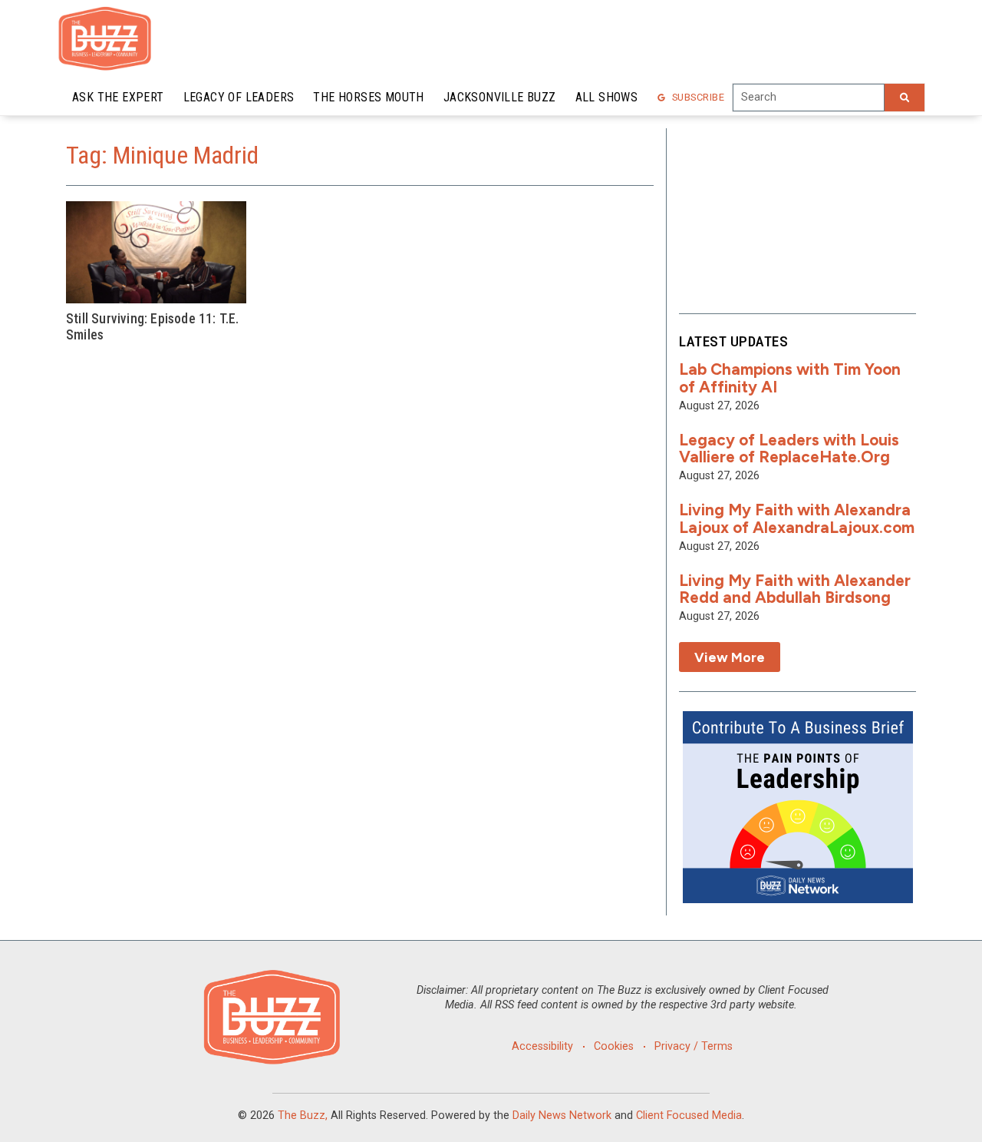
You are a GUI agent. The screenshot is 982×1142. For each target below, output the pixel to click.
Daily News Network (561, 1115)
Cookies (614, 1046)
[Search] (904, 97)
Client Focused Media (689, 1115)
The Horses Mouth (368, 97)
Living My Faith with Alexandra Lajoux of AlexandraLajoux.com (796, 518)
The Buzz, (303, 1115)
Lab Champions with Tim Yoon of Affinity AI (790, 377)
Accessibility (542, 1046)
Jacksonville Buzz (499, 97)
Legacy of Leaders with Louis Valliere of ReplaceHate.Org (789, 448)
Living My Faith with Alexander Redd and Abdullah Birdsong (795, 589)
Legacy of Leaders (239, 97)
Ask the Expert (118, 97)
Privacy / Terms (693, 1046)
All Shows (606, 97)
